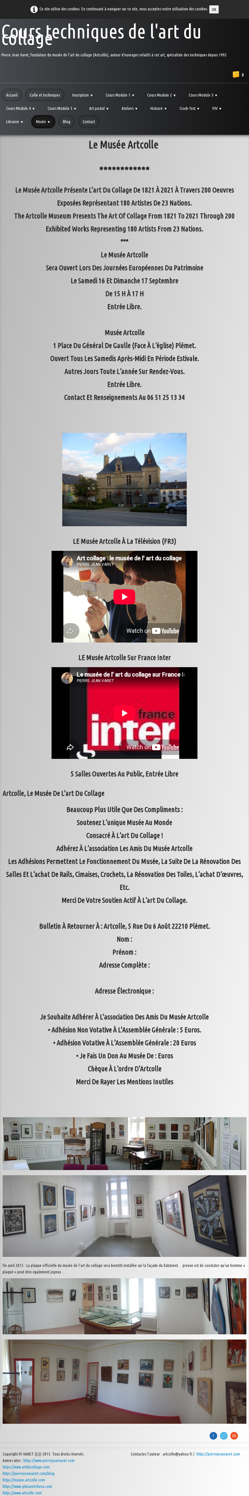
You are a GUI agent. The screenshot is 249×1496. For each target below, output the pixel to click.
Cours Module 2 (161, 95)
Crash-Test (190, 108)
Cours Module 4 (20, 108)
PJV (217, 108)
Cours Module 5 (62, 108)
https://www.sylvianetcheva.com (27, 1486)
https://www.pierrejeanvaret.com (49, 1460)
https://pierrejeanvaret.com (218, 1454)
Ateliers (130, 108)
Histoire (158, 108)
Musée (43, 121)
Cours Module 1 (120, 95)
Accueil (12, 95)
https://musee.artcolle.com (24, 1480)
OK (214, 9)
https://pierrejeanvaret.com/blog (28, 1473)
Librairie (15, 121)
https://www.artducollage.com (26, 1467)
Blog (66, 121)
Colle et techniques (45, 95)
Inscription (82, 95)
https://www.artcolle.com (22, 1492)
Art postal (99, 108)
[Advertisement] (124, 159)
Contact (89, 121)
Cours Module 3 (203, 95)
